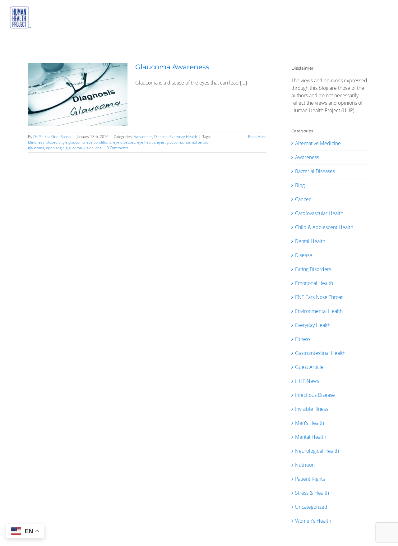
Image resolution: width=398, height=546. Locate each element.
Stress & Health (312, 492)
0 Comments (117, 147)
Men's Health (309, 423)
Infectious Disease (315, 395)
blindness (36, 142)
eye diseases (124, 142)
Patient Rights (310, 478)
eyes (161, 142)
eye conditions (98, 142)
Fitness (302, 339)
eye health (146, 142)
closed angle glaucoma (65, 142)
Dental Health (310, 241)
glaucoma (175, 142)
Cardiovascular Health (319, 213)
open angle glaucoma (64, 147)
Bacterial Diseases (315, 171)
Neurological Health (317, 450)
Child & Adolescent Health (324, 227)
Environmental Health (319, 311)
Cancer (303, 199)
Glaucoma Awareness (172, 67)
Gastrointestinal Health (320, 353)
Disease (161, 136)
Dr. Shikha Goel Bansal (52, 136)
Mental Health (310, 437)
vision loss (92, 147)
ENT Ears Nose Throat (319, 297)
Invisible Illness (311, 409)
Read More (257, 136)
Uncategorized (311, 506)
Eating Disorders (313, 269)
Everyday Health (183, 136)
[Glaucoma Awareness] (77, 94)
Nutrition (305, 464)
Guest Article (309, 367)
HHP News (307, 381)
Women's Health (313, 520)
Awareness (143, 136)
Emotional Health (314, 283)
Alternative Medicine (318, 143)
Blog (300, 185)
